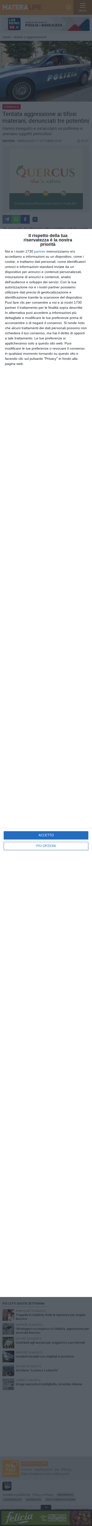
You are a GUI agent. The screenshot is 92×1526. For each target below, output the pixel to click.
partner (39, 251)
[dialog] (46, 763)
